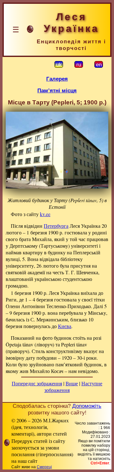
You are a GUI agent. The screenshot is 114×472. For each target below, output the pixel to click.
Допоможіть (86, 406)
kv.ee (45, 214)
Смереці (44, 467)
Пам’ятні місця (57, 90)
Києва (64, 326)
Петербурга (56, 225)
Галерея (57, 79)
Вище (72, 383)
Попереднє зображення (37, 383)
